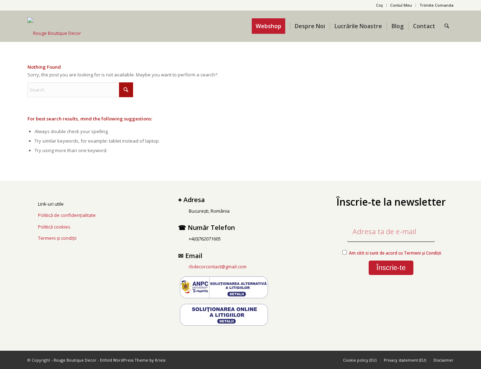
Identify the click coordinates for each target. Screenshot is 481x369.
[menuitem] (380, 5)
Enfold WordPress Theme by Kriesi (132, 360)
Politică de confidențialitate (67, 215)
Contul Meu (401, 5)
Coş (379, 5)
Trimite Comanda (436, 5)
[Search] (447, 26)
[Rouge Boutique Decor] (54, 33)
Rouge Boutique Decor (75, 360)
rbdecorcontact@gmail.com (217, 266)
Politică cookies (54, 227)
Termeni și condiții (57, 238)
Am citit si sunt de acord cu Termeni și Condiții (395, 253)
